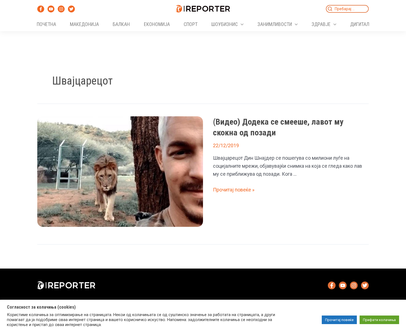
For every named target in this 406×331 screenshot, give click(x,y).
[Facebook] (40, 9)
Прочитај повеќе (339, 320)
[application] (241, 24)
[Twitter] (71, 9)
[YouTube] (51, 9)
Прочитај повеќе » (233, 190)
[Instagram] (61, 9)
